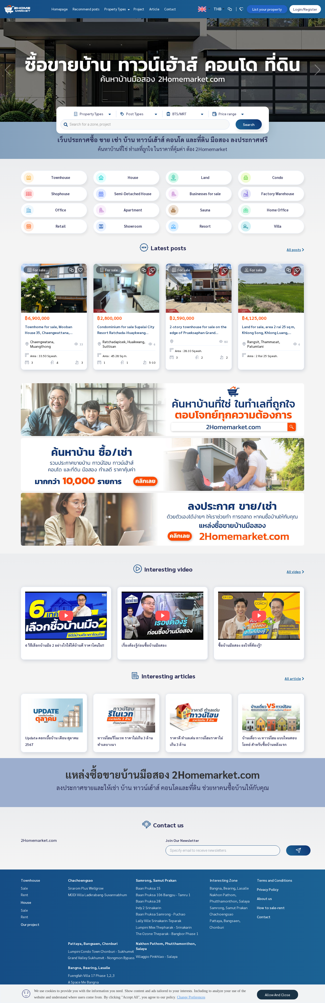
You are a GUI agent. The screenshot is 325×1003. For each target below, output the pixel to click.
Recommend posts (86, 9)
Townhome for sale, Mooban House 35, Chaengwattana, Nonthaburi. (48, 329)
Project (139, 9)
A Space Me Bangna (83, 982)
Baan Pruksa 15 (148, 888)
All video (294, 571)
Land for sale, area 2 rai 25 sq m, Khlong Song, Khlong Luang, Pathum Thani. (268, 329)
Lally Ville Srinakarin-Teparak (158, 920)
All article (293, 678)
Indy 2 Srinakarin (148, 907)
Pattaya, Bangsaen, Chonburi (93, 943)
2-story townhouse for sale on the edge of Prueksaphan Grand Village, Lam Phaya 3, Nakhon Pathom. (198, 329)
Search (248, 124)
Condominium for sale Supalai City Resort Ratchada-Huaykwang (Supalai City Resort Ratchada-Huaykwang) (125, 329)
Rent (24, 894)
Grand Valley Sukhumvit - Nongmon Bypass (101, 957)
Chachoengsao (80, 880)
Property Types (115, 9)
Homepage (60, 9)
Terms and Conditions (274, 880)
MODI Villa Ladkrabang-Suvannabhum (97, 894)
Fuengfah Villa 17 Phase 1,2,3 (91, 975)
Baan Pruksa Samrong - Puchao (160, 914)
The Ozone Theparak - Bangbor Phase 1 (167, 933)
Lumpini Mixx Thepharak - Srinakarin (164, 927)
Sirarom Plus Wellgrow (85, 888)
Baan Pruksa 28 (148, 901)
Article (154, 9)
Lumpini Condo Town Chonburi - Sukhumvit (101, 951)
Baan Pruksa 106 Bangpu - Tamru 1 (163, 894)
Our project (30, 924)
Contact (170, 9)
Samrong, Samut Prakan (156, 880)
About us (264, 898)
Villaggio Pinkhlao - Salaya (156, 956)
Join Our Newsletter (182, 840)
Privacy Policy (268, 889)
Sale (24, 888)
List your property (267, 9)
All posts (294, 249)
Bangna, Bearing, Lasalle (89, 967)
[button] (317, 70)
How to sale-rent (271, 907)
